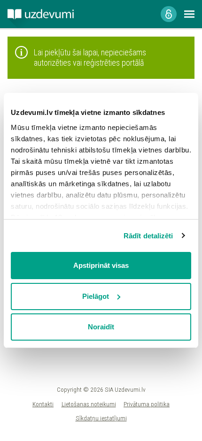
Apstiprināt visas (101, 265)
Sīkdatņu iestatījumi (101, 418)
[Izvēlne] (189, 14)
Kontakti (43, 404)
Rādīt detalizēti (148, 236)
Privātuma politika (147, 404)
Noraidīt (101, 327)
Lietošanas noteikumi (89, 404)
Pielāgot (95, 296)
